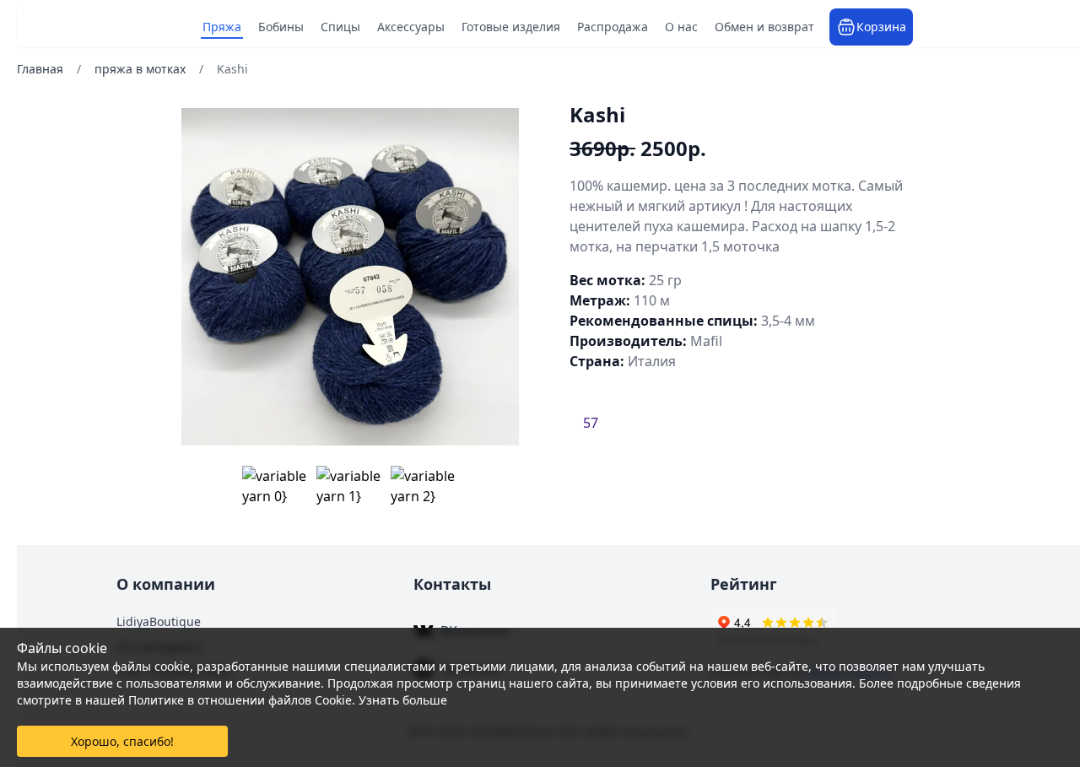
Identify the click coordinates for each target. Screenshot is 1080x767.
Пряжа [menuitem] (222, 26)
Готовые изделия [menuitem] (512, 26)
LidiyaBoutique (158, 621)
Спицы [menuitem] (341, 26)
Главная (40, 69)
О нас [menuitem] (682, 26)
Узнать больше (403, 700)
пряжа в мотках (140, 69)
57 (590, 422)
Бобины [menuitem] (281, 26)
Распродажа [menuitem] (613, 26)
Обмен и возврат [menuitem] (765, 26)
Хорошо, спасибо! (122, 741)
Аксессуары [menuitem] (411, 26)
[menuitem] (871, 27)
